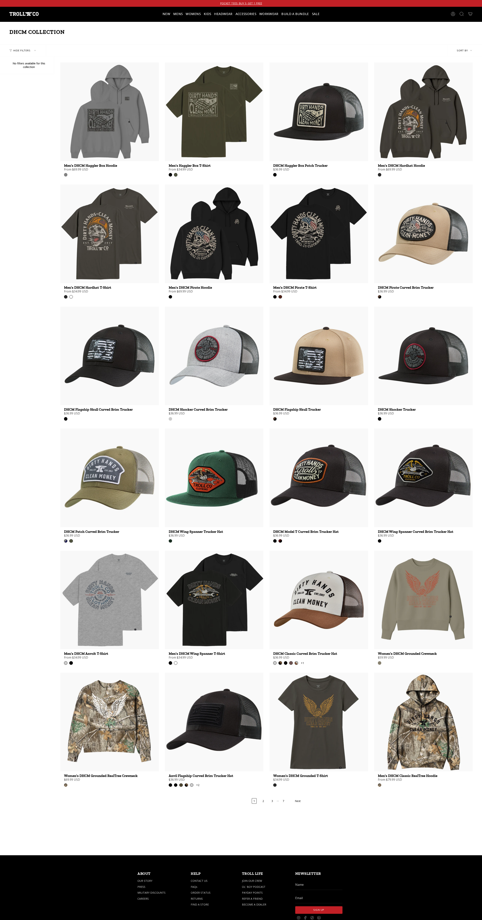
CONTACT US (199, 881)
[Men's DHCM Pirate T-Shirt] (318, 233)
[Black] (275, 174)
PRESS (141, 887)
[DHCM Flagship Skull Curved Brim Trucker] (109, 356)
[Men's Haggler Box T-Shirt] (214, 111)
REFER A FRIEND (252, 898)
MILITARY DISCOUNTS (151, 892)
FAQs (194, 887)
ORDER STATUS (200, 892)
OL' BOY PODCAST (253, 887)
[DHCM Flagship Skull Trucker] (318, 356)
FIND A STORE (200, 904)
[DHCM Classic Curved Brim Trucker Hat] (318, 600)
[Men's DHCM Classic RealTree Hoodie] (423, 722)
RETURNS (197, 898)
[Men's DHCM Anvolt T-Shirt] (109, 600)
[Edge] (65, 785)
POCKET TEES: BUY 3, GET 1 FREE (241, 3)
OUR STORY (144, 881)
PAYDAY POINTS (252, 892)
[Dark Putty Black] (379, 297)
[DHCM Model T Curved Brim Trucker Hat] (318, 478)
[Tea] (379, 663)
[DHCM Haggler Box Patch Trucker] (318, 111)
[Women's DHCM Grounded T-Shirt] (318, 722)
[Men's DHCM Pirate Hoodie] (214, 233)
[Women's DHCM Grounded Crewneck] (423, 600)
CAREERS (143, 898)
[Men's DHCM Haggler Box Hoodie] (109, 111)
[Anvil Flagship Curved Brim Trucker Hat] (214, 722)
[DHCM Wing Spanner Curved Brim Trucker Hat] (423, 478)
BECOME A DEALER (254, 904)
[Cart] (470, 14)
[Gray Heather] (170, 418)
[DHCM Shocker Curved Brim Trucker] (214, 356)
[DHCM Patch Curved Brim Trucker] (109, 478)
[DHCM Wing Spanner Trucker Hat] (214, 478)
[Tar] (379, 174)
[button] (178, 14)
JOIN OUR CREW (252, 881)
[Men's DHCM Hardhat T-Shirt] (109, 233)
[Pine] (170, 541)
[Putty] (65, 174)
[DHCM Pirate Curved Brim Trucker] (423, 233)
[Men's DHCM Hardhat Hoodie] (423, 111)
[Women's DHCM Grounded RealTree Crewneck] (109, 722)
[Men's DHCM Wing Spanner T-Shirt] (214, 600)
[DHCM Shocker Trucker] (423, 356)
